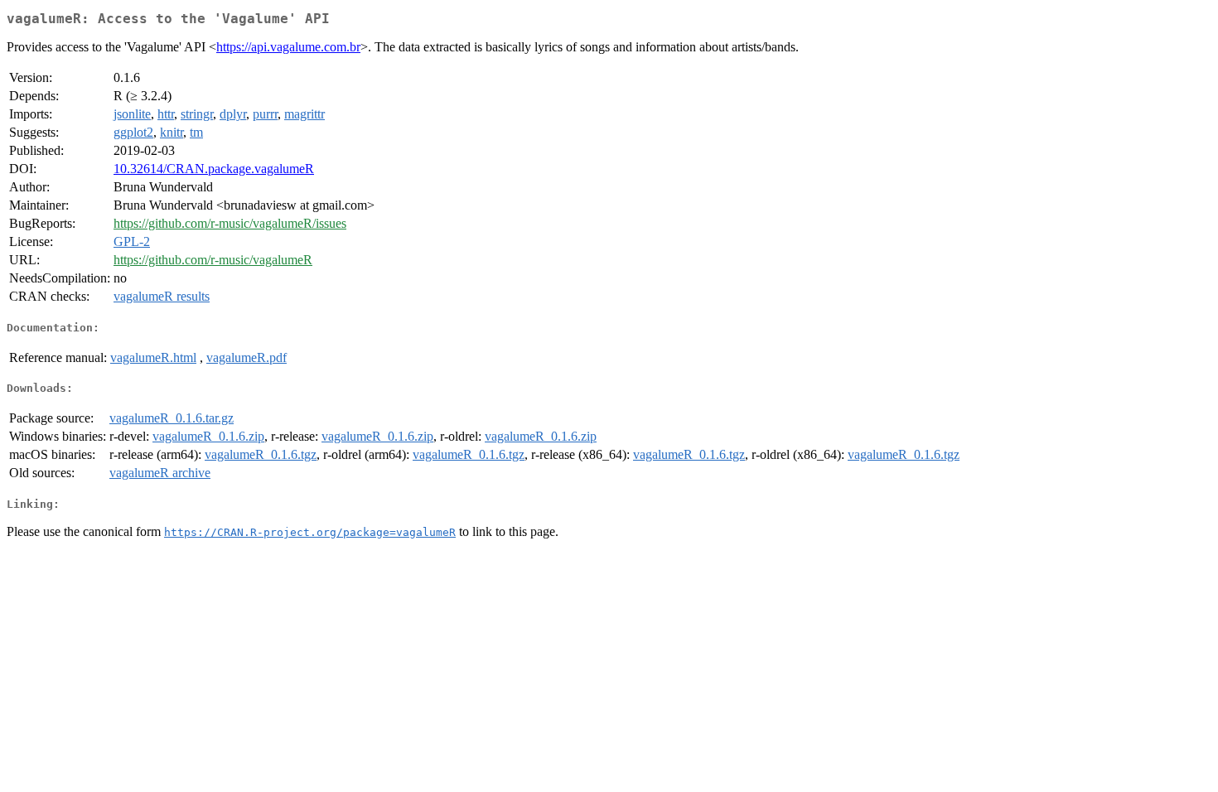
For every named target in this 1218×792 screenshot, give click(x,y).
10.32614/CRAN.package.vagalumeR (214, 169)
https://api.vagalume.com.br (288, 47)
